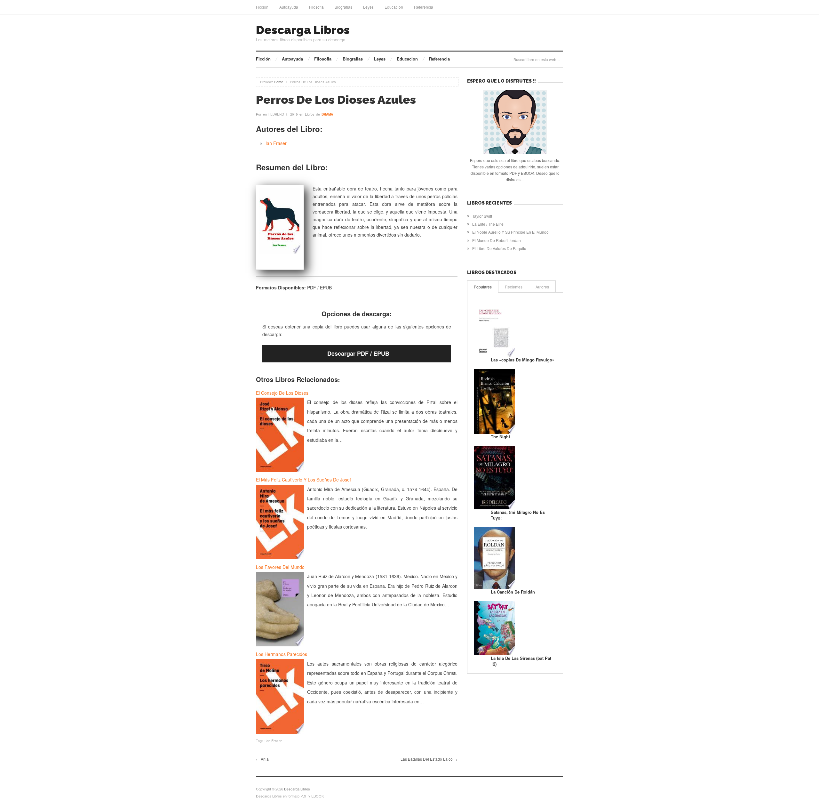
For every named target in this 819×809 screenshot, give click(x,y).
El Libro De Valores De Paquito (499, 248)
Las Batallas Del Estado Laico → (429, 759)
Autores (542, 286)
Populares (483, 286)
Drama (327, 114)
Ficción (262, 7)
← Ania (262, 759)
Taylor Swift (482, 216)
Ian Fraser (276, 143)
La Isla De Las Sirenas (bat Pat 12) (521, 661)
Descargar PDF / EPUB (358, 353)
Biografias (343, 7)
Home (278, 81)
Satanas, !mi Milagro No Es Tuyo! (518, 515)
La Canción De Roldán (513, 592)
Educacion (394, 7)
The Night (500, 436)
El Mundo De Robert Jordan (496, 240)
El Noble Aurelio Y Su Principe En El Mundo (510, 232)
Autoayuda (288, 7)
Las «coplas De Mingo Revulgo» (522, 360)
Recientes (513, 286)
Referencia (423, 7)
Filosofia (316, 7)
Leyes (368, 7)
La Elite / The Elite (488, 224)
